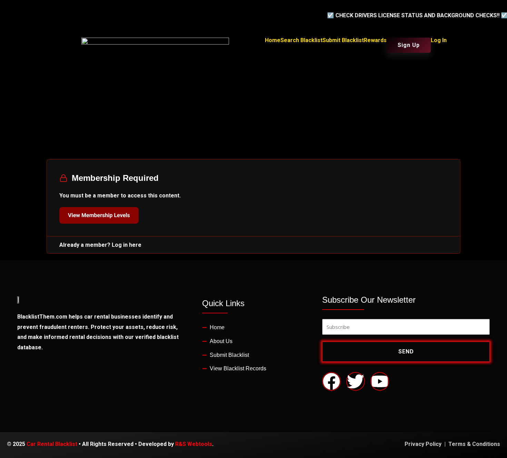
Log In (439, 40)
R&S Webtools (193, 444)
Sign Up (409, 45)
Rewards (375, 40)
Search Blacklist (301, 40)
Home (272, 40)
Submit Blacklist (343, 40)
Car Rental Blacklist (52, 444)
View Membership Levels (99, 215)
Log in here (126, 245)
